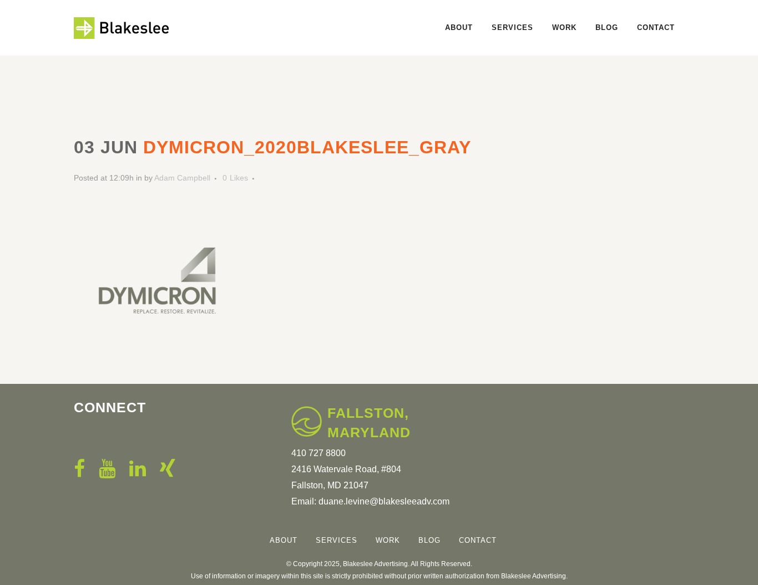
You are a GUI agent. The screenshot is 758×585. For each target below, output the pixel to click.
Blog (429, 540)
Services (336, 540)
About (283, 540)
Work (388, 540)
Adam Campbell (182, 177)
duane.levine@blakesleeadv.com (384, 501)
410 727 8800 (318, 453)
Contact (478, 540)
